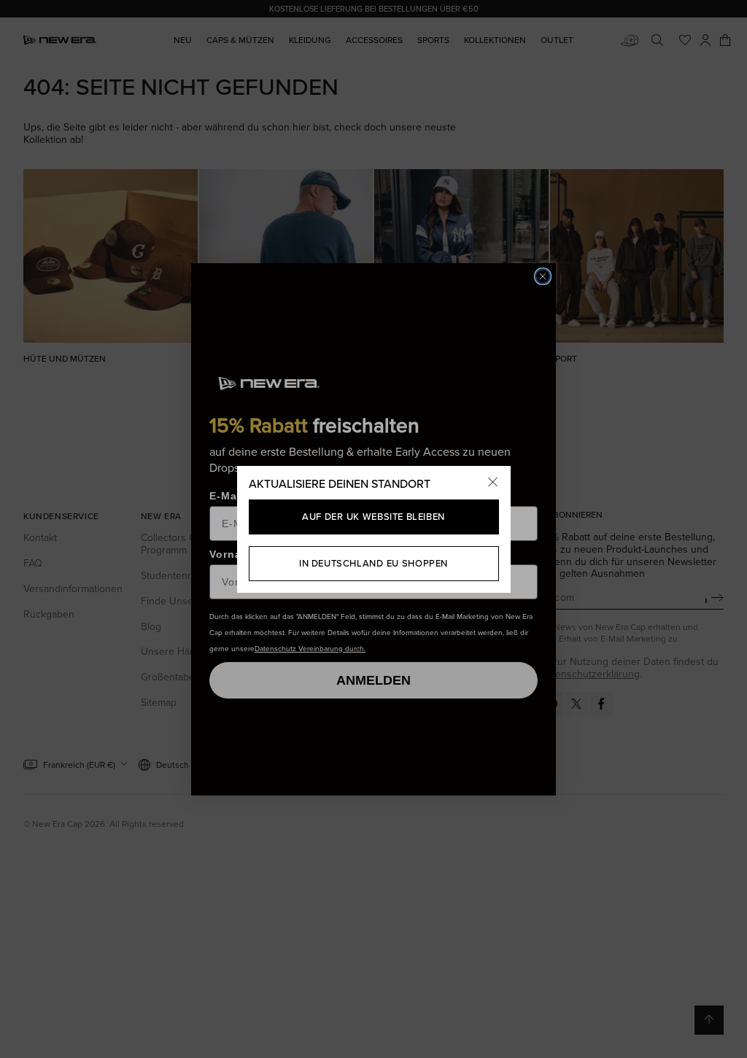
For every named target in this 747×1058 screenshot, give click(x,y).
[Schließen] (493, 483)
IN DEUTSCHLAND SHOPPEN (373, 562)
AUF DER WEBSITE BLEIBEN (373, 516)
